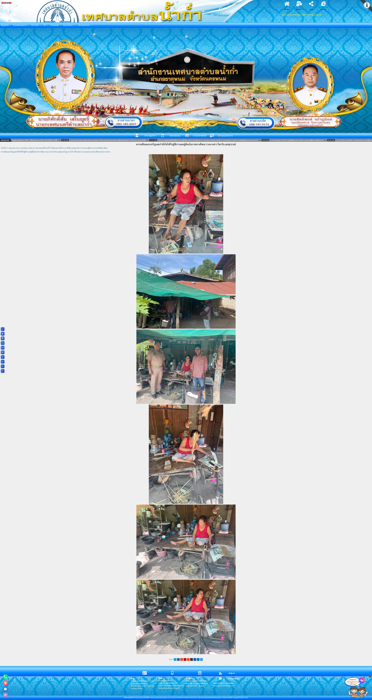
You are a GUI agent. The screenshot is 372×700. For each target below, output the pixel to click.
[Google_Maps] (5, 683)
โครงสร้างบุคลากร (20, 25)
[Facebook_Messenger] (5, 689)
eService (323, 9)
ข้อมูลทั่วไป (5, 25)
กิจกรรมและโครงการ (225, 136)
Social (311, 9)
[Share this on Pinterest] (185, 659)
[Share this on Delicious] (201, 659)
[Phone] (5, 677)
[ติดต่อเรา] (3, 352)
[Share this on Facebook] (178, 659)
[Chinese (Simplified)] (2, 3)
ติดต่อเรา (299, 9)
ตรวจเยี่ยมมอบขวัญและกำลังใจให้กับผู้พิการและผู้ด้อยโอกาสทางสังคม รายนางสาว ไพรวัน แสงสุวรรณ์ (186, 144)
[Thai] (7, 3)
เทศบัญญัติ (54, 25)
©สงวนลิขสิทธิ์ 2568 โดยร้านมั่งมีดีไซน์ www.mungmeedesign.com (147, 697)
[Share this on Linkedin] (198, 659)
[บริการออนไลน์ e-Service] (3, 338)
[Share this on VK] (191, 659)
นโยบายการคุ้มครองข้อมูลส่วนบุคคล (209, 697)
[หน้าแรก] (3, 334)
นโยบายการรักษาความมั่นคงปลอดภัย (184, 697)
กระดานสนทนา (175, 136)
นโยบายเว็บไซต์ (228, 697)
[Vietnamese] (10, 3)
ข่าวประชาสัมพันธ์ (199, 136)
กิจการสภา (35, 25)
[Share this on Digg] (194, 659)
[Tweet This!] (175, 659)
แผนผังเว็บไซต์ (239, 697)
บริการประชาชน (84, 25)
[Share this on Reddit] (188, 659)
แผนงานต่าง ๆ (68, 25)
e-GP (3, 348)
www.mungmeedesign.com (224, 686)
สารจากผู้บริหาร (150, 136)
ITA (44, 25)
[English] (5, 3)
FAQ (246, 697)
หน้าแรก (287, 9)
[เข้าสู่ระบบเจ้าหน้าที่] (3, 357)
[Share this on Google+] (181, 659)
